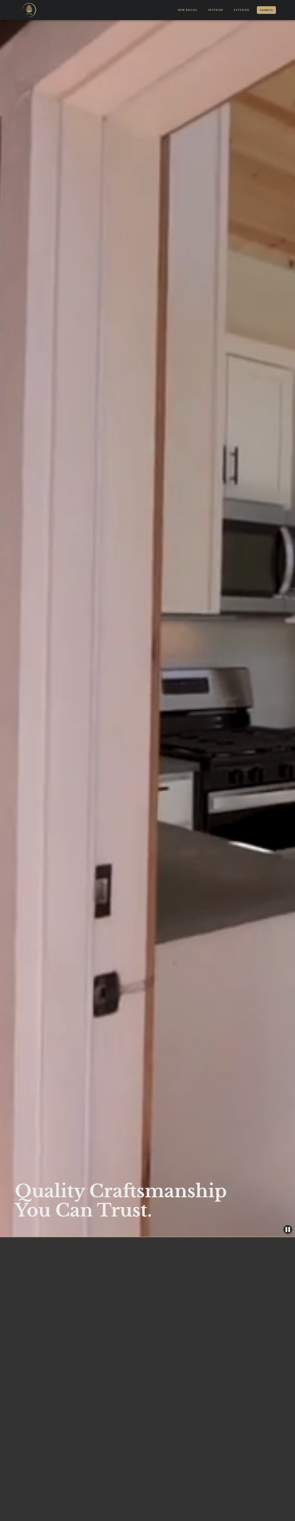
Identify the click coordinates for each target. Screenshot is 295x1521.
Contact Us (266, 10)
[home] (29, 10)
